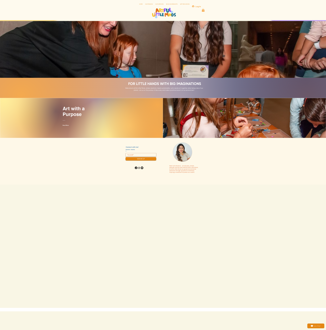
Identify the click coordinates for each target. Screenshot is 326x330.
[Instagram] (139, 168)
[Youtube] (142, 168)
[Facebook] (136, 168)
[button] (203, 10)
